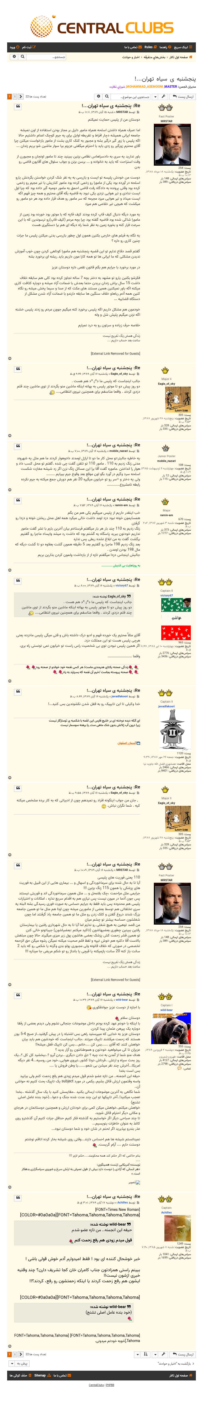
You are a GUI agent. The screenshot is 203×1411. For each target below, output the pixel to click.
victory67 (122, 585)
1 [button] (14, 96)
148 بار (165, 178)
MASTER (170, 86)
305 (180, 415)
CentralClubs (96, 1385)
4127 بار (164, 1060)
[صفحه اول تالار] (101, 26)
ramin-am (121, 505)
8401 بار (163, 771)
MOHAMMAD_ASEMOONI (144, 86)
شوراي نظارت (117, 87)
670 (180, 519)
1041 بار (164, 1254)
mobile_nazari (118, 451)
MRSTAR (122, 112)
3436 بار (163, 656)
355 (180, 1046)
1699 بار (163, 1258)
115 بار (163, 479)
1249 (180, 1244)
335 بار (163, 429)
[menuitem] (166, 47)
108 (180, 465)
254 (180, 168)
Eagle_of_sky (119, 374)
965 (180, 642)
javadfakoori (120, 696)
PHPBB (110, 1385)
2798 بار (163, 1064)
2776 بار (164, 653)
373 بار (165, 530)
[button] (21, 97)
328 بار (165, 425)
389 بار (163, 182)
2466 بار (164, 767)
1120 (180, 753)
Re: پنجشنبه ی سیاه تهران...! (111, 106)
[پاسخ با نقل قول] (17, 107)
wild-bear (122, 1000)
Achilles (122, 1202)
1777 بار (163, 533)
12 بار (165, 475)
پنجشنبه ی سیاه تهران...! (165, 79)
